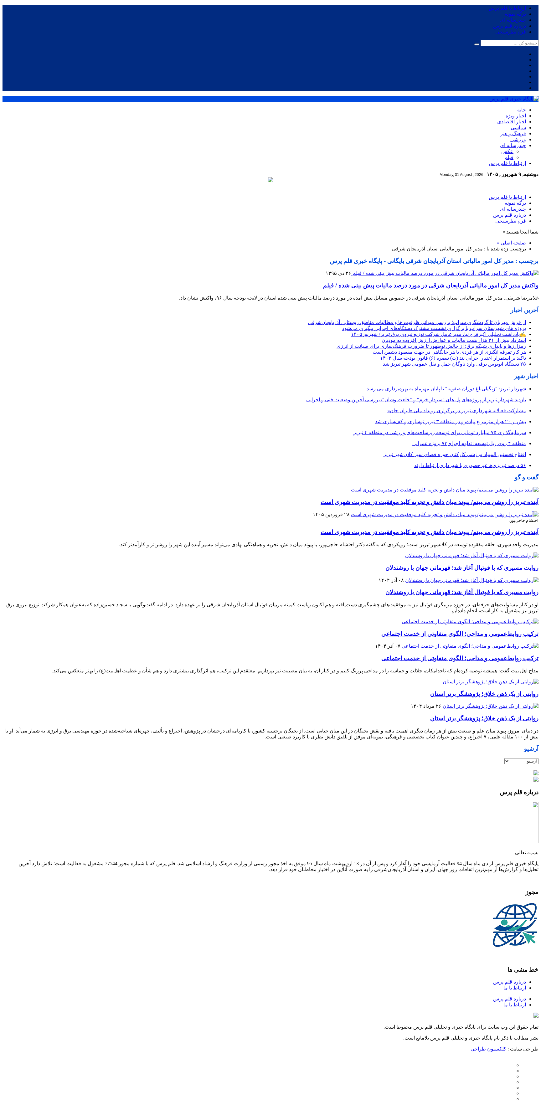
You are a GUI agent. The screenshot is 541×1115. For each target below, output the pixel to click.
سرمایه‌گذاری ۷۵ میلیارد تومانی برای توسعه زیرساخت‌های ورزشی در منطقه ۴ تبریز (439, 432)
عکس (507, 151)
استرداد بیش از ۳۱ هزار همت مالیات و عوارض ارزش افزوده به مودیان (454, 340)
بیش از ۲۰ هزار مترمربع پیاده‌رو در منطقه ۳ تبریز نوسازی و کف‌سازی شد (450, 421)
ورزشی (518, 139)
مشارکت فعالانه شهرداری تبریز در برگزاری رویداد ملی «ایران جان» (456, 410)
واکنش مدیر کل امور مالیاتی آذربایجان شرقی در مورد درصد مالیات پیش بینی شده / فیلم (430, 285)
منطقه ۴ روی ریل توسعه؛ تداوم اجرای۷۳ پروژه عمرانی (469, 443)
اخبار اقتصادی (511, 121)
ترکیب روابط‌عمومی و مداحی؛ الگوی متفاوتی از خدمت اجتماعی (459, 633)
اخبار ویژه (516, 115)
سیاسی (518, 127)
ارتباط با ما (514, 987)
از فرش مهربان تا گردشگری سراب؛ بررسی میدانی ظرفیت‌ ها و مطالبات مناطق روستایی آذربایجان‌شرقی (417, 322)
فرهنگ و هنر (513, 133)
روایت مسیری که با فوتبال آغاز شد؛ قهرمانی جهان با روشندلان (461, 567)
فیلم (508, 157)
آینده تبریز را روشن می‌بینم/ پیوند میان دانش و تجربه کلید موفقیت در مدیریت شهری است (429, 502)
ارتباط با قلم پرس (507, 8)
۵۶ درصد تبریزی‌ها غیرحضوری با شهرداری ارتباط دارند (470, 465)
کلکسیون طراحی (489, 1048)
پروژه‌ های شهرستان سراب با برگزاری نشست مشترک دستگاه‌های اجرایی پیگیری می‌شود (434, 328)
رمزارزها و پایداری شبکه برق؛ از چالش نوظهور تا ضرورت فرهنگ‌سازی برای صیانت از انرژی (431, 346)
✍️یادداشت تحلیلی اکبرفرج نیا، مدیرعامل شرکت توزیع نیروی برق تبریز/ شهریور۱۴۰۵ (438, 334)
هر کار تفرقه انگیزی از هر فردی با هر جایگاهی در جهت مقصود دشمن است (449, 352)
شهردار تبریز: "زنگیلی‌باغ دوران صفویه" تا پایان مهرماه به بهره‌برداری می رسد (446, 388)
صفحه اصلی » (511, 242)
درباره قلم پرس (509, 25)
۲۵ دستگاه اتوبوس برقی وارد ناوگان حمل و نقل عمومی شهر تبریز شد (454, 364)
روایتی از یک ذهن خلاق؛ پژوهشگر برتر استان (484, 694)
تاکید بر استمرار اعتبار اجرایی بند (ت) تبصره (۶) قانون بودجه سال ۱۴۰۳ (453, 358)
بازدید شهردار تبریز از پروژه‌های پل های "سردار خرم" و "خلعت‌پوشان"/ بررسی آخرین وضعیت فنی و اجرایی (416, 399)
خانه (521, 109)
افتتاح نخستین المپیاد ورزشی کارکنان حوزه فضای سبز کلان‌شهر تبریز (455, 454)
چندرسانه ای (513, 20)
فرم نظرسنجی (510, 31)
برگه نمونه (515, 14)
